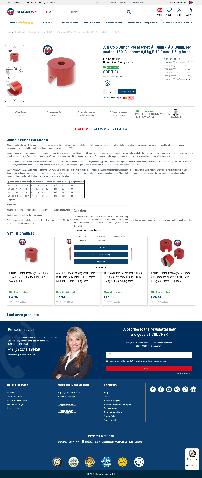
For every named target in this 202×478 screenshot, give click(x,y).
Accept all (101, 247)
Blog (106, 392)
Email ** (111, 353)
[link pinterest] (185, 389)
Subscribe (148, 368)
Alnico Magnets (19, 32)
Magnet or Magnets (112, 400)
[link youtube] (169, 389)
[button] (14, 100)
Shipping (118, 77)
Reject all (101, 261)
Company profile (111, 420)
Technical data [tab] (100, 129)
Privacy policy (81, 230)
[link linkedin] (193, 389)
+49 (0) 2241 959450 (47, 2)
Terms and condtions (113, 412)
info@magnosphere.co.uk (22, 2)
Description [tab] (81, 129)
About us (169, 3)
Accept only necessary (101, 254)
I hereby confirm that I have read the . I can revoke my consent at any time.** (138, 361)
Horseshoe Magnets (36, 32)
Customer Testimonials (17, 400)
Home (9, 32)
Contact (10, 392)
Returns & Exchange (66, 396)
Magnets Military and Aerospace (117, 404)
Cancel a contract (14, 408)
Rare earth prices (111, 408)
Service (180, 3)
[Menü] (197, 450)
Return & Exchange (15, 404)
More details (101, 267)
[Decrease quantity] (105, 91)
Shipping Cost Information (69, 392)
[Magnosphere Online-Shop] (29, 11)
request (189, 79)
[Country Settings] (191, 2)
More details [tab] (120, 129)
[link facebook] (161, 389)
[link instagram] (177, 389)
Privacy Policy (110, 416)
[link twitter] (153, 389)
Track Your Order (14, 396)
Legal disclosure (95, 230)
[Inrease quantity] (116, 91)
